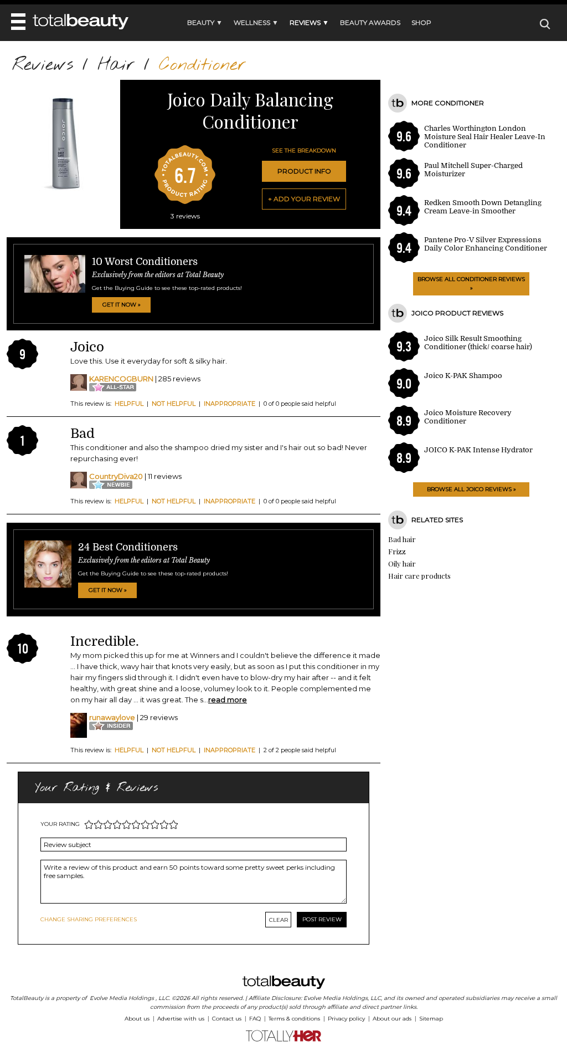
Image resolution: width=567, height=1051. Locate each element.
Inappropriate (229, 403)
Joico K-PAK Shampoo (463, 375)
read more (227, 699)
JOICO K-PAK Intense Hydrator (478, 450)
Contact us (226, 1018)
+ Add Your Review (304, 199)
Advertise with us (180, 1018)
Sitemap (431, 1018)
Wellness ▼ (256, 22)
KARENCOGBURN (121, 378)
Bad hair (402, 539)
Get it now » (121, 304)
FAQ (255, 1018)
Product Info (304, 171)
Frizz (397, 551)
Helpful (129, 403)
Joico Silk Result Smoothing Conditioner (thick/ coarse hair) (478, 342)
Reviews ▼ (309, 22)
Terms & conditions (294, 1018)
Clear (278, 920)
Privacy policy (346, 1018)
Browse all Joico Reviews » (471, 489)
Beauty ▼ (205, 22)
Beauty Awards (370, 22)
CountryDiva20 (116, 476)
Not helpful (173, 403)
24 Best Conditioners (128, 547)
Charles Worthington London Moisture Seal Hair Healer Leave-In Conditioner (484, 136)
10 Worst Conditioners (145, 261)
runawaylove (112, 717)
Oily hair (402, 563)
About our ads (392, 1018)
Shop (421, 22)
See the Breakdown (304, 150)
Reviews (42, 65)
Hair (116, 65)
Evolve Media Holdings (122, 998)
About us (137, 1018)
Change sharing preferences (88, 919)
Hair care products (419, 575)
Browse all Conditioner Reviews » (471, 283)
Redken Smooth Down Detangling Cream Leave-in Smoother (483, 206)
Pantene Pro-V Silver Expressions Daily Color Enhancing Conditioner (485, 244)
